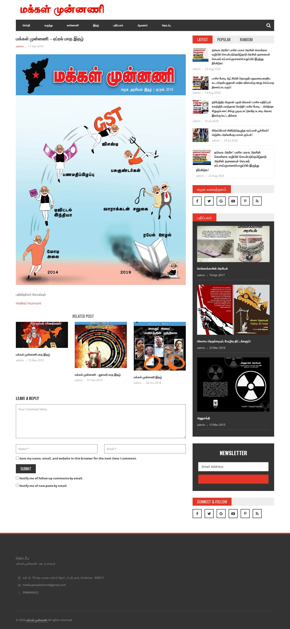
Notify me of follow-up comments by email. (51, 478)
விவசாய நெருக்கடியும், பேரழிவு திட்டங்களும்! (224, 341)
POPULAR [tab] (224, 39)
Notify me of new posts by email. (43, 486)
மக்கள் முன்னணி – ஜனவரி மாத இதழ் (98, 374)
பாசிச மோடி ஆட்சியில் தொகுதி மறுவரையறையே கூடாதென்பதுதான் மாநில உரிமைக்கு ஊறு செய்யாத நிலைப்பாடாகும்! (243, 83)
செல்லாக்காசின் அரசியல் (212, 268)
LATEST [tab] (202, 39)
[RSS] (257, 201)
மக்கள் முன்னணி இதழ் (148, 377)
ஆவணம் (143, 25)
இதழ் (96, 25)
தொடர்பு (166, 25)
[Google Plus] (221, 201)
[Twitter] (209, 201)
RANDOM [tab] (246, 39)
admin (20, 46)
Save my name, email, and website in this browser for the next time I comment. (78, 458)
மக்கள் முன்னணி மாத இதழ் (33, 354)
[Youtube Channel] (233, 201)
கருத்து (48, 25)
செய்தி (26, 25)
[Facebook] (197, 201)
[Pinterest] (245, 201)
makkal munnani (28, 303)
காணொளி (73, 25)
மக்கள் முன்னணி (37, 620)
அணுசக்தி (203, 418)
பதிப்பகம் (118, 25)
